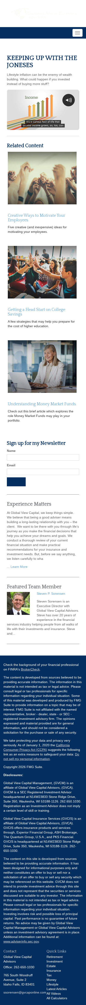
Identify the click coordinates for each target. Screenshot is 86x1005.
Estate (51, 966)
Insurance (54, 970)
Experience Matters (29, 504)
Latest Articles (57, 989)
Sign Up (16, 482)
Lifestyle (52, 984)
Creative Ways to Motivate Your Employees (36, 217)
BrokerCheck (30, 669)
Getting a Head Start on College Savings (36, 312)
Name (11, 451)
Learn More (19, 567)
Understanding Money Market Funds (42, 404)
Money (51, 980)
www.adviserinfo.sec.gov (21, 941)
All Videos (54, 993)
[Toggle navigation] (77, 33)
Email (11, 465)
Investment (55, 961)
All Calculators (57, 998)
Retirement (55, 957)
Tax (49, 975)
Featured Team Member (34, 587)
